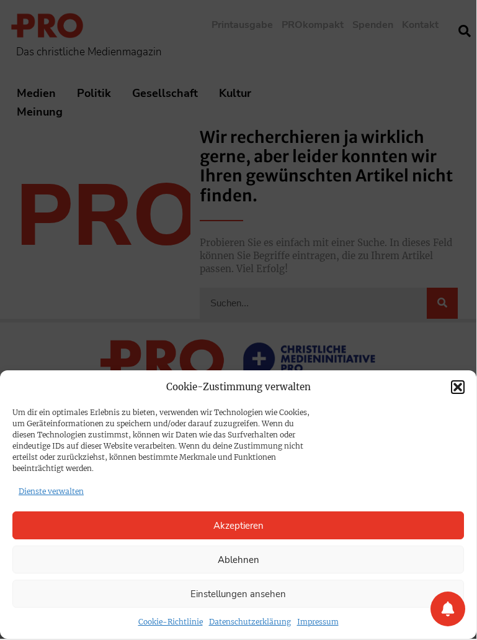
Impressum (318, 621)
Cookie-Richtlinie (170, 621)
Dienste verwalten (51, 491)
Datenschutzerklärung (250, 621)
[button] (458, 387)
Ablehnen (238, 560)
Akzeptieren (238, 525)
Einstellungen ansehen (238, 594)
